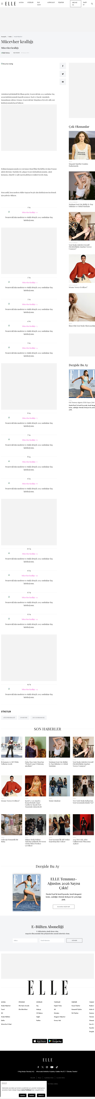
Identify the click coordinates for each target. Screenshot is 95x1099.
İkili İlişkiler (75, 1013)
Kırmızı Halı (57, 1020)
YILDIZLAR (57, 1002)
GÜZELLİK (30, 2)
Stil (2, 1013)
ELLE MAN (39, 3)
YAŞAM (91, 1002)
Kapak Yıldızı (58, 1006)
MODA (21, 2)
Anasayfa (3, 36)
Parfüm (38, 1020)
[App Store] (39, 1041)
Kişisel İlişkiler (76, 1006)
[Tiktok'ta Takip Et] (57, 1067)
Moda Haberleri (18, 36)
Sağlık (38, 1017)
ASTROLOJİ (51, 2)
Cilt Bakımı (39, 1013)
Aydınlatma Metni (48, 1078)
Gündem (56, 1013)
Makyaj (38, 1009)
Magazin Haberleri (59, 1017)
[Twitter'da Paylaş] (63, 74)
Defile (3, 1020)
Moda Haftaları (5, 1017)
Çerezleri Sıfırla (60, 1078)
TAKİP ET (85, 3)
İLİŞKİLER (61, 2)
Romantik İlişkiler (77, 1009)
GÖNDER (74, 940)
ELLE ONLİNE (16, 53)
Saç (37, 1006)
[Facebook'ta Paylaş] (63, 66)
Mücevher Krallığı (9, 717)
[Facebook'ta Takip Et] (38, 1067)
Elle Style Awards (24, 1006)
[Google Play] (55, 1041)
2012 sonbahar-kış (38, 717)
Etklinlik (22, 1002)
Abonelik (32, 1078)
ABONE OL (74, 3)
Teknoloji (92, 1017)
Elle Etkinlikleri (23, 1009)
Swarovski (23, 717)
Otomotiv (92, 1020)
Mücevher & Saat (6, 1024)
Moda (10, 36)
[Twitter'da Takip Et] (43, 1067)
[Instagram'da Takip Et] (47, 1067)
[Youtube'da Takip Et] (52, 1067)
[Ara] (92, 4)
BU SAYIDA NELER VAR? (63, 907)
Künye (39, 1078)
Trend (2, 1009)
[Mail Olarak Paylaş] (63, 82)
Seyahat (91, 1028)
